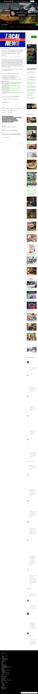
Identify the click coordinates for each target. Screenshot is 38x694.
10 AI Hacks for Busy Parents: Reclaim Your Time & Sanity (31, 321)
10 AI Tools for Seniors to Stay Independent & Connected (31, 331)
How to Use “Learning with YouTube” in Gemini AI (31, 158)
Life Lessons (3, 668)
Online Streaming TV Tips (6, 48)
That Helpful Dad (4, 24)
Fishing (3, 683)
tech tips (2, 685)
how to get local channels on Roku (7, 116)
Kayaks (3, 684)
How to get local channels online (7, 117)
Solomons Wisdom (4, 680)
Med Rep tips (4, 671)
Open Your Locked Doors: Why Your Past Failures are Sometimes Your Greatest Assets (31, 232)
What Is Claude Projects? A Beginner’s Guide (31, 195)
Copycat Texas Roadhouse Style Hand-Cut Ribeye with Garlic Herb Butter (32, 124)
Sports (2, 681)
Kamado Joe (3, 657)
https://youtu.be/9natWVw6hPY (17, 82)
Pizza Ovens (3, 660)
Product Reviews (3, 678)
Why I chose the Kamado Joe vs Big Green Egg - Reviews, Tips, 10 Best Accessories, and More (31, 87)
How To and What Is (4, 667)
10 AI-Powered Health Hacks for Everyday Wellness (31, 341)
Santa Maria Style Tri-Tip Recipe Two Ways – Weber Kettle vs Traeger (31, 276)
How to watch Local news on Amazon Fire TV (9, 118)
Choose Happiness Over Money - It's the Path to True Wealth (31, 80)
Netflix (3, 673)
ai (1, 655)
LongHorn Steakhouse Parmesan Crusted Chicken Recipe (31, 170)
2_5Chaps (31, 361)
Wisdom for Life (3, 688)
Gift (32, 1)
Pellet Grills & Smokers (5, 659)
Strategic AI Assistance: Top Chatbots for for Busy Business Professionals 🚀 (31, 289)
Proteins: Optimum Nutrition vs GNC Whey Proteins (31, 93)
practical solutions (4, 676)
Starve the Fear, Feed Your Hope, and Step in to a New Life (31, 219)
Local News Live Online (5, 119)
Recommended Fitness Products (6, 666)
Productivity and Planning (5, 674)
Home (27, 75)
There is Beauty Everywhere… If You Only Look (9, 126)
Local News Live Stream (13, 119)
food (2, 663)
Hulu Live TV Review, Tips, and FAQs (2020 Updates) (10, 130)
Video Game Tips (3, 687)
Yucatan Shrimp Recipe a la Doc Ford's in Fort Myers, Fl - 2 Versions (31, 72)
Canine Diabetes (4, 675)
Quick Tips (3, 679)
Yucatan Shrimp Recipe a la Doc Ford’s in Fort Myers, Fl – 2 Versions (33, 383)
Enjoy (2, 662)
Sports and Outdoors (4, 682)
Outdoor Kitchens (4, 658)
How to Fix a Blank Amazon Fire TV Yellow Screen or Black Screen (31, 77)
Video (3, 56)
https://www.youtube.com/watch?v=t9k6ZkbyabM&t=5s (11, 76)
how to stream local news (18, 117)
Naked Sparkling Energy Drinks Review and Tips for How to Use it (32, 255)
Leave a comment (19, 56)
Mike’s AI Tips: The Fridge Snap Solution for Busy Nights (31, 187)
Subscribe (33, 36)
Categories (28, 40)
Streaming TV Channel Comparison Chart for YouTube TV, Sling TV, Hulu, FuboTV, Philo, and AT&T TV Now (31, 83)
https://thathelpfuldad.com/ (14, 98)
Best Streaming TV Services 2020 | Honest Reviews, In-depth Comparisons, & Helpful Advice (32, 90)
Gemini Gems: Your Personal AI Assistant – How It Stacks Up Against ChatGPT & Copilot (31, 299)
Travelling (2, 686)
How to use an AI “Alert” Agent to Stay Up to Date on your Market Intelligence (32, 265)
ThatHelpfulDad (12, 56)
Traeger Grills (4, 661)
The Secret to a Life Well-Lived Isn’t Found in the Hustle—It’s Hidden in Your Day (31, 142)
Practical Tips (3, 677)
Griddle (3, 656)
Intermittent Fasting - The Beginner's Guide (30, 95)
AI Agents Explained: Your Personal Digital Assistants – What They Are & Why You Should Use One (31, 310)
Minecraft (2, 669)
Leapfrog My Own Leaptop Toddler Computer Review (30, 98)
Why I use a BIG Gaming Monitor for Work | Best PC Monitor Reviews (33, 524)
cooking (3, 664)
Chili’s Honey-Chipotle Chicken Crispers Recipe (31, 150)
